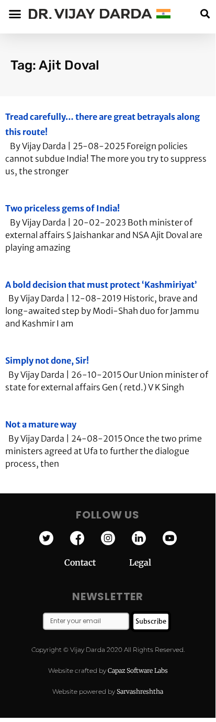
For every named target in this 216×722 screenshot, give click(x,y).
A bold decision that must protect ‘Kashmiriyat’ (101, 284)
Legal (140, 562)
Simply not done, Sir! (47, 360)
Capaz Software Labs (138, 670)
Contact (96, 562)
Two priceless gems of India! (62, 208)
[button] (204, 13)
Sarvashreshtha (140, 691)
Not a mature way (40, 424)
